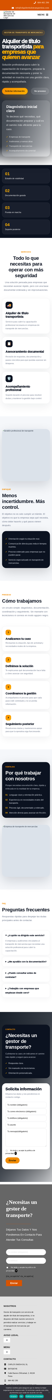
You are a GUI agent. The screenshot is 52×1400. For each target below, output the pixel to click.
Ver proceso (40, 91)
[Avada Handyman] (11, 12)
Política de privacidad (34, 1396)
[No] (49, 1392)
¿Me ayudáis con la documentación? (27, 961)
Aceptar (14, 1396)
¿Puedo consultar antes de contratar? (20, 975)
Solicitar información (15, 91)
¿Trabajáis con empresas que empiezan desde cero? (22, 990)
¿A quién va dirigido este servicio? (26, 935)
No (21, 1396)
